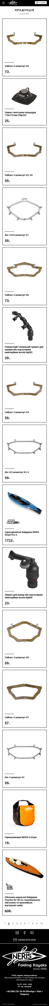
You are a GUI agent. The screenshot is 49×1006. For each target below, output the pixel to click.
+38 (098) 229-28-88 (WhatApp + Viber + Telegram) (24, 992)
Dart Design (43, 1004)
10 (41, 923)
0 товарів (42, 3)
